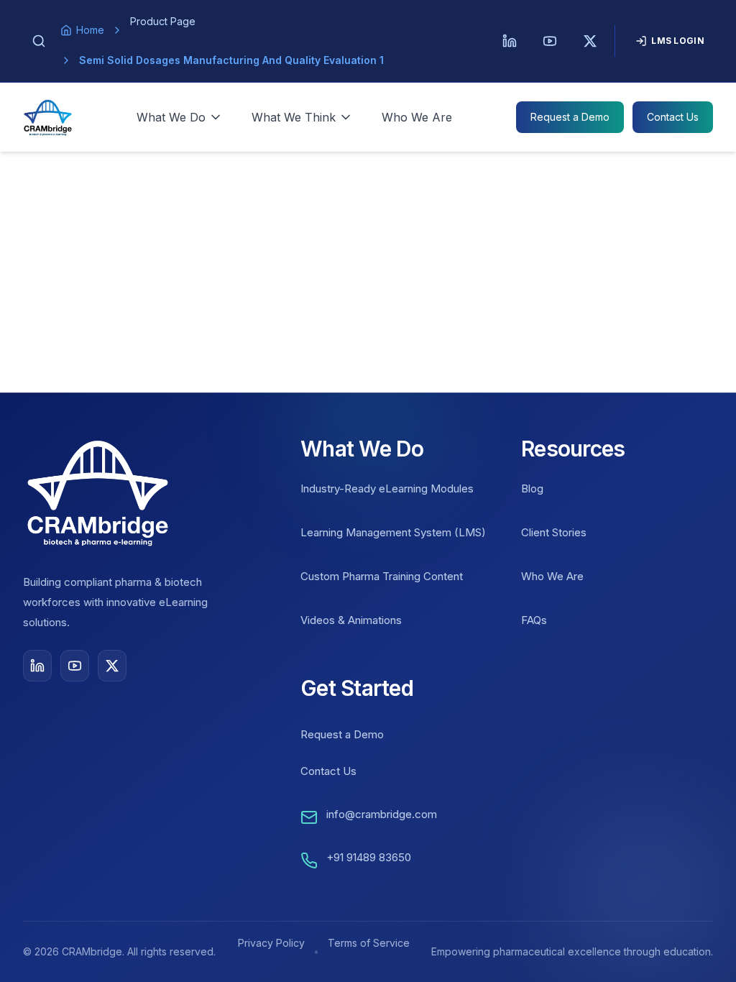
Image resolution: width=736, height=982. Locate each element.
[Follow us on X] (112, 666)
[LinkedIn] (509, 41)
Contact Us (673, 117)
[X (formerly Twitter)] (590, 41)
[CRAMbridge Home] (48, 117)
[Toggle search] (39, 41)
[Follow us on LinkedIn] (37, 666)
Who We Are (417, 117)
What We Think (294, 117)
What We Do (171, 117)
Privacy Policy (271, 943)
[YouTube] (550, 41)
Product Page (163, 21)
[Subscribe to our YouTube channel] (74, 666)
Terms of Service (369, 943)
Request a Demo (570, 117)
